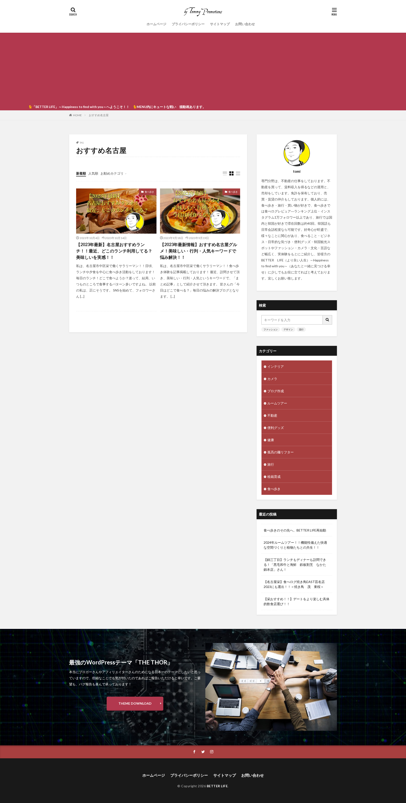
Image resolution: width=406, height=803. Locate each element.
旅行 (270, 464)
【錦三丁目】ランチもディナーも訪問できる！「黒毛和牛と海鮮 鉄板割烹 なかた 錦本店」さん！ (296, 564)
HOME (77, 115)
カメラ (272, 379)
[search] (327, 320)
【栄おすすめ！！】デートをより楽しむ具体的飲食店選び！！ (296, 601)
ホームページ (156, 24)
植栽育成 (274, 477)
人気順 (93, 173)
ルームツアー (277, 403)
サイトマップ (220, 24)
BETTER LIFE (217, 786)
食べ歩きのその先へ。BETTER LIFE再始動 (295, 530)
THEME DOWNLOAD (135, 703)
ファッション (271, 329)
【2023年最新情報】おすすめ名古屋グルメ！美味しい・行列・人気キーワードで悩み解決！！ (198, 251)
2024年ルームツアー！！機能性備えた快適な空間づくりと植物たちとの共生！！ (295, 544)
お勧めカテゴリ (112, 173)
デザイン (288, 329)
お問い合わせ (245, 24)
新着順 (81, 173)
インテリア (275, 366)
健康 (270, 440)
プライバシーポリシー (188, 24)
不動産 (272, 415)
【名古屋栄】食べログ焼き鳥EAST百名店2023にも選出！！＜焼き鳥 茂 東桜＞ (294, 584)
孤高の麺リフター (280, 452)
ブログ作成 (275, 391)
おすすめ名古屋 (99, 115)
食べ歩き (149, 191)
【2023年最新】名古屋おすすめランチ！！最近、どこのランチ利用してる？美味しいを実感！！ (114, 251)
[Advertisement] (203, 68)
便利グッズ (275, 428)
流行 (301, 329)
